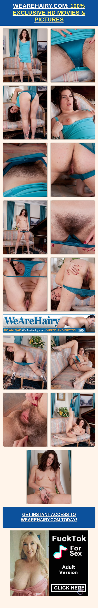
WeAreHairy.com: (49, 13)
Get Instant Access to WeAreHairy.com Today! (49, 517)
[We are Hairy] (49, 323)
